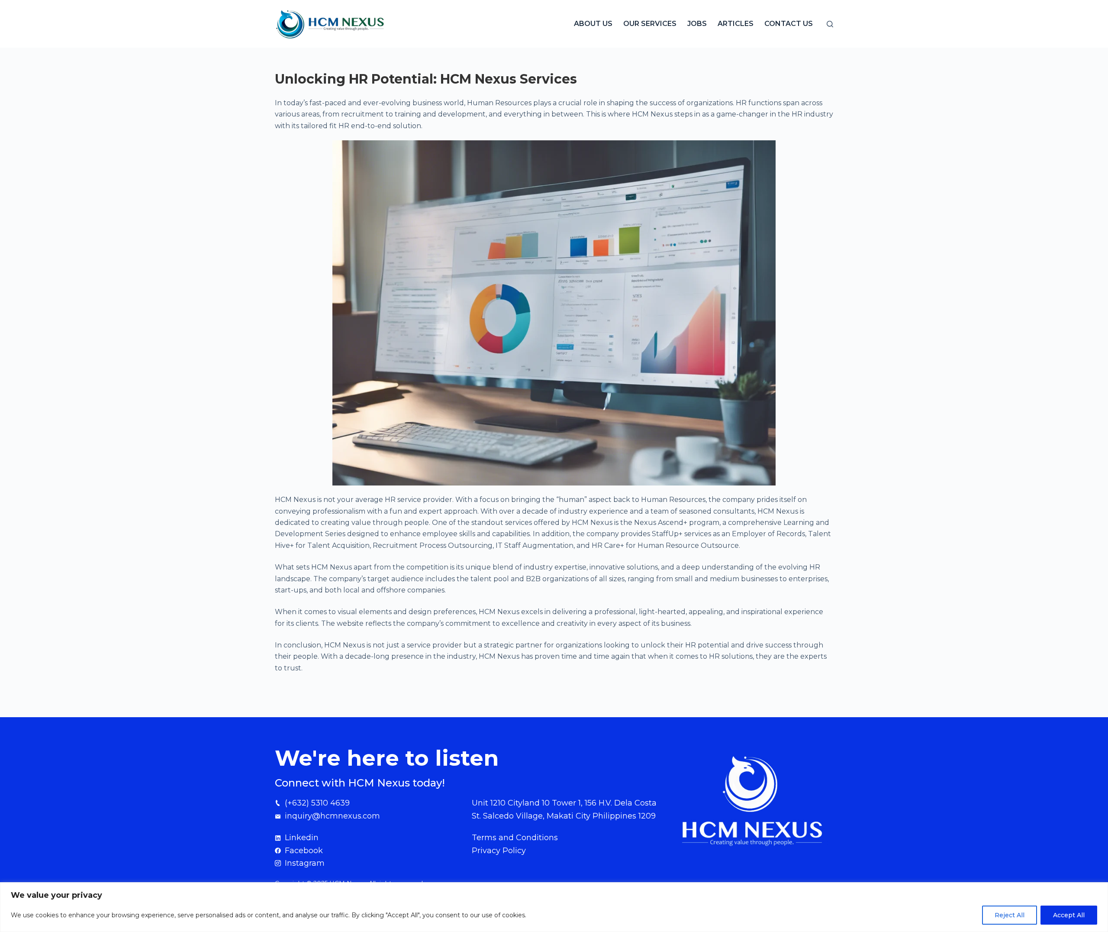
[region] (554, 907)
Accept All (1069, 915)
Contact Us (788, 23)
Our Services (649, 23)
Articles (736, 23)
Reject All (1009, 915)
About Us (593, 23)
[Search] (830, 24)
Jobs (697, 23)
